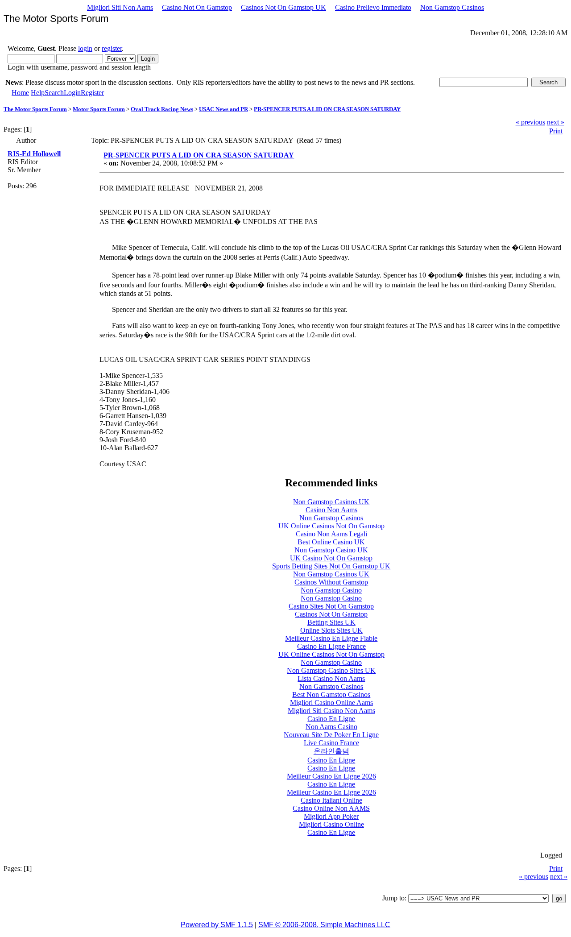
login (85, 48)
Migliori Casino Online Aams (331, 702)
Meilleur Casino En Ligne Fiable (331, 638)
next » (555, 122)
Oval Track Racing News (162, 109)
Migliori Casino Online (331, 824)
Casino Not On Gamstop (197, 7)
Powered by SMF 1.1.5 (217, 925)
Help (38, 92)
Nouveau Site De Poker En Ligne (331, 734)
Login (72, 92)
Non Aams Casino (331, 726)
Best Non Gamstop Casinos (331, 694)
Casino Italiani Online (331, 800)
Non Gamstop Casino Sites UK (331, 670)
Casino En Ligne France (331, 646)
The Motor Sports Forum (35, 109)
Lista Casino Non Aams (331, 678)
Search (54, 92)
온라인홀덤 (331, 751)
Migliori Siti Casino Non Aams (331, 710)
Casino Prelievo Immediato (373, 7)
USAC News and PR (223, 109)
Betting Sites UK (331, 622)
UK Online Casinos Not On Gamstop (331, 526)
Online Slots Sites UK (331, 630)
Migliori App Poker (331, 816)
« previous (530, 122)
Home (20, 92)
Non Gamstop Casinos (452, 7)
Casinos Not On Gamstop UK (283, 7)
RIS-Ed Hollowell (34, 154)
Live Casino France (331, 742)
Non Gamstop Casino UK (331, 550)
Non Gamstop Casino (331, 590)
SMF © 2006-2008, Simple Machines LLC (324, 925)
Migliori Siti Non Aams (120, 7)
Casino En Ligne (331, 718)
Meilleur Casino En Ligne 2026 (331, 776)
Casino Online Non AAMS (331, 808)
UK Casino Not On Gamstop (331, 558)
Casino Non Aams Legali (331, 534)
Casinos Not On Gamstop (331, 614)
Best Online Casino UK (331, 542)
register (112, 48)
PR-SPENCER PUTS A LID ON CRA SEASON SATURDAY (327, 109)
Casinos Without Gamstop (331, 582)
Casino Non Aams (331, 510)
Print (556, 131)
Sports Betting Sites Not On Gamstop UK (331, 566)
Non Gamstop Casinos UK (331, 502)
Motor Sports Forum (99, 109)
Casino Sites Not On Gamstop (331, 606)
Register (92, 92)
